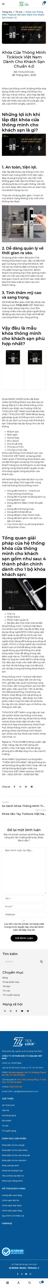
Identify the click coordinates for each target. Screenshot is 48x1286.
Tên (7, 898)
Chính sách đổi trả (10, 1200)
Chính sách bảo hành (12, 1205)
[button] (43, 4)
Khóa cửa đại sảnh (10, 1165)
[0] (40, 1282)
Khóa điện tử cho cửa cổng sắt (16, 1155)
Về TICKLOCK (8, 1105)
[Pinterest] (31, 786)
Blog (5, 977)
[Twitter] (20, 786)
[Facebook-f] (18, 1274)
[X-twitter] (22, 1274)
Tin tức (19, 12)
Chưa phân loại (11, 982)
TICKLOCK (23, 72)
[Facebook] (14, 786)
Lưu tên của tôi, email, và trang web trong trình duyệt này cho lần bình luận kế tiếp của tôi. (24, 927)
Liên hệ (5, 1110)
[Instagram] (30, 1274)
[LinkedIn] (26, 786)
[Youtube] (26, 1274)
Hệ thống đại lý (9, 1115)
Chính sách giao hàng (12, 1210)
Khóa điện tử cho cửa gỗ (13, 1145)
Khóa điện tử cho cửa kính (14, 1160)
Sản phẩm (6, 1120)
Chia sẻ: (6, 786)
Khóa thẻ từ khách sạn (12, 1171)
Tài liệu (6, 986)
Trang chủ (7, 12)
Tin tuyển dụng (11, 995)
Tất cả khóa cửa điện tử (13, 1176)
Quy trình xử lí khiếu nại (13, 1216)
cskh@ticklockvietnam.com (26, 1091)
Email (8, 906)
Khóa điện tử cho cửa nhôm (15, 1150)
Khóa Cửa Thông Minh (12, 1181)
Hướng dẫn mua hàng (12, 1195)
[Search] (41, 961)
